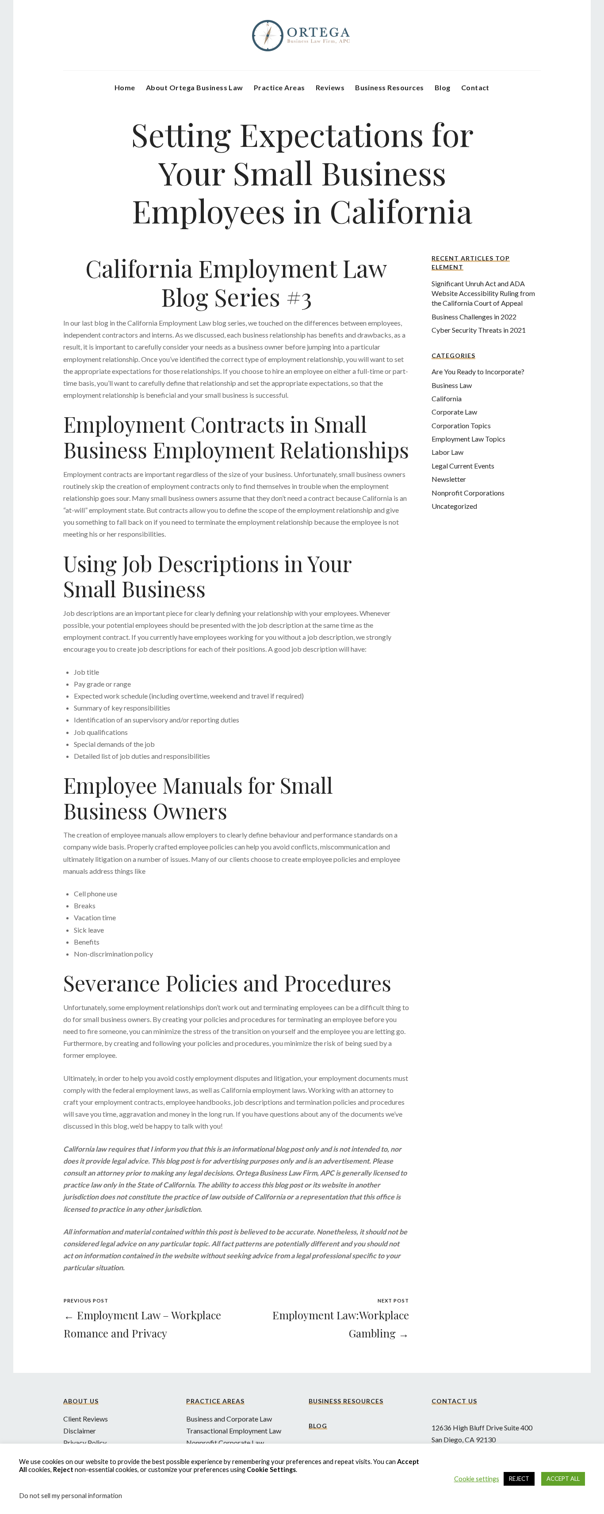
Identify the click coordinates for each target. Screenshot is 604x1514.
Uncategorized (454, 506)
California (447, 398)
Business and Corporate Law (229, 1418)
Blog (443, 87)
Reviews (330, 87)
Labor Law (447, 452)
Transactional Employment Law (233, 1430)
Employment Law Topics (468, 438)
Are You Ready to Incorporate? (478, 371)
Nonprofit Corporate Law (225, 1442)
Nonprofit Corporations (468, 492)
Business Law (452, 385)
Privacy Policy (85, 1442)
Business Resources (389, 87)
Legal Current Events (463, 465)
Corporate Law (454, 411)
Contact (475, 87)
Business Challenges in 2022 (474, 316)
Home (125, 87)
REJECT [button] (519, 1478)
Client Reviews (85, 1418)
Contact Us (454, 1401)
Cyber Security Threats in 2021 (479, 330)
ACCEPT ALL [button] (563, 1478)
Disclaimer (79, 1430)
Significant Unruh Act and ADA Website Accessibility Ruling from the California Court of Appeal (483, 293)
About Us (81, 1401)
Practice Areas (279, 87)
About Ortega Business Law (194, 87)
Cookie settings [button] (476, 1479)
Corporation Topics (461, 425)
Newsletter (449, 479)
